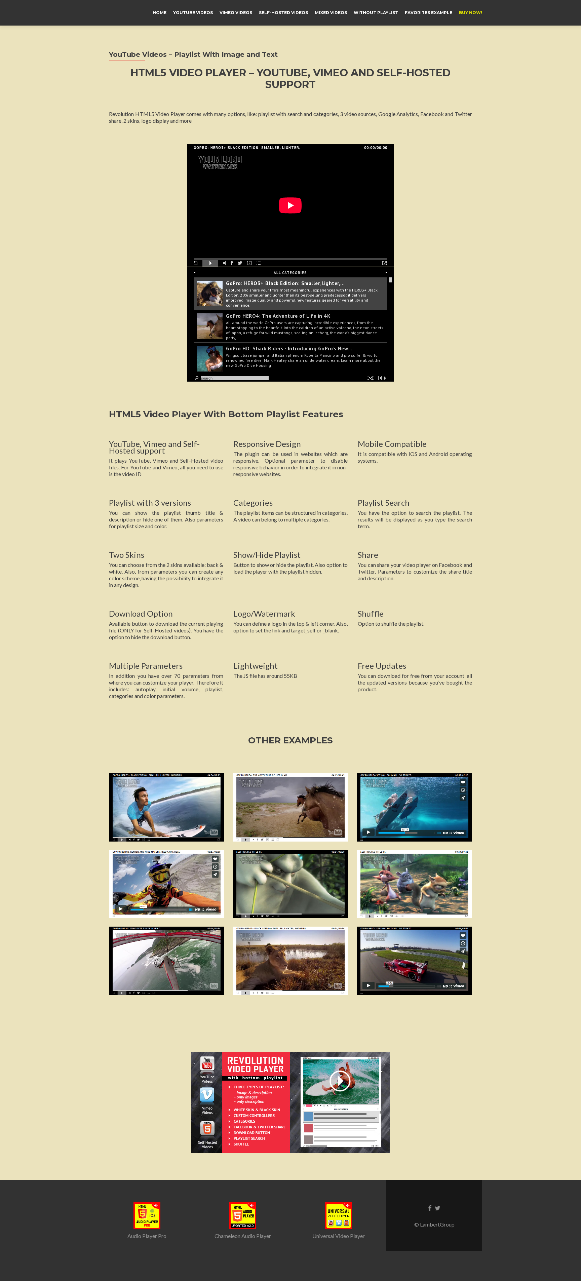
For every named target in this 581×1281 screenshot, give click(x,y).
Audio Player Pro (146, 1236)
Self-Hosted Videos (283, 12)
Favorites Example (428, 12)
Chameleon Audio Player (243, 1236)
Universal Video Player (338, 1236)
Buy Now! (470, 12)
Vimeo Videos (236, 12)
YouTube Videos (193, 12)
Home (159, 12)
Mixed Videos (331, 12)
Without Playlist (376, 12)
